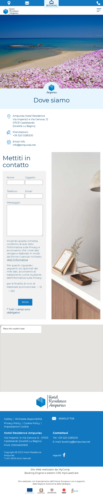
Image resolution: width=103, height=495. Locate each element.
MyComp (64, 469)
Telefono (12, 191)
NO (13, 291)
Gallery (8, 419)
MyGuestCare (70, 473)
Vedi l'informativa (17, 259)
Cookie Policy (32, 423)
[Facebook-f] (64, 455)
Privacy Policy (12, 423)
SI (41, 287)
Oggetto (30, 177)
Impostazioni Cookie (16, 426)
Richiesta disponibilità (28, 419)
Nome (10, 177)
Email (28, 191)
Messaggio (13, 202)
